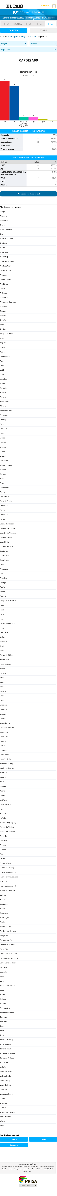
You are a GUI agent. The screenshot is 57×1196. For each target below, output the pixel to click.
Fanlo (2, 610)
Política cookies (7, 1169)
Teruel (43, 1139)
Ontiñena (3, 800)
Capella (3, 519)
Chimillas (3, 578)
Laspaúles (4, 737)
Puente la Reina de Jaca (9, 877)
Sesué (2, 995)
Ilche (2, 687)
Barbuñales (4, 402)
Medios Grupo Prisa (27, 1185)
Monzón (3, 777)
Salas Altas (4, 913)
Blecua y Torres (6, 465)
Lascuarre (4, 732)
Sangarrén (4, 936)
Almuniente (4, 307)
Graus (2, 651)
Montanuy (3, 773)
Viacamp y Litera (6, 1094)
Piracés (3, 850)
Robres (2, 899)
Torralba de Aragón (7, 1040)
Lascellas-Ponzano (7, 728)
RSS (30, 1171)
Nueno (2, 791)
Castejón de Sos (6, 537)
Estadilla (3, 596)
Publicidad (26, 1167)
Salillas (2, 922)
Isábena (3, 691)
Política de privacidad (47, 1167)
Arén (2, 338)
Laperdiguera (5, 723)
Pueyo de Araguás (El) (8, 886)
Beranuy (3, 424)
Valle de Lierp (5, 1081)
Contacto (4, 1167)
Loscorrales (4, 755)
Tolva (2, 1031)
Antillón (3, 329)
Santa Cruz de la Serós (8, 954)
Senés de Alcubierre (7, 985)
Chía (1, 574)
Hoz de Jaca (4, 660)
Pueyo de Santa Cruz (8, 890)
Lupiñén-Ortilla (5, 759)
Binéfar (2, 451)
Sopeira (3, 1004)
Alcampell (3, 275)
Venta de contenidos (15, 1167)
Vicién (2, 1099)
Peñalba (3, 818)
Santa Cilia (4, 949)
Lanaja (2, 718)
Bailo (2, 375)
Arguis (2, 347)
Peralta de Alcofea (7, 827)
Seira (2, 976)
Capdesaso (4, 515)
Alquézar (3, 311)
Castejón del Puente (7, 528)
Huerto (2, 669)
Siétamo (3, 999)
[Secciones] (3, 6)
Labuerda (3, 705)
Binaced (3, 447)
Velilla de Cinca (5, 1085)
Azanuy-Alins (5, 356)
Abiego (2, 212)
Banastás (3, 388)
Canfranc (3, 510)
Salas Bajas (4, 918)
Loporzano (4, 750)
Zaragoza (14, 1145)
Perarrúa (3, 841)
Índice (25, 1171)
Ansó (2, 325)
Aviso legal (34, 1167)
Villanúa (3, 1108)
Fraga (2, 628)
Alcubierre (4, 284)
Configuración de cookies (22, 1169)
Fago (2, 605)
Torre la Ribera (5, 1044)
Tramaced (4, 1062)
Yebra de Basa (5, 1117)
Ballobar (3, 384)
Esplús (2, 587)
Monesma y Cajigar (7, 764)
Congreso (14, 30)
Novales (3, 786)
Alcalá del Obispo (6, 270)
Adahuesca (4, 221)
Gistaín (2, 637)
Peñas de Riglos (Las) (8, 823)
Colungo (3, 583)
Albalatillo (3, 243)
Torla (2, 1035)
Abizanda (3, 216)
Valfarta (3, 1067)
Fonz (1, 619)
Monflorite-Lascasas (7, 768)
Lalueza (3, 714)
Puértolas (3, 881)
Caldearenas (4, 488)
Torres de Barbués (7, 1058)
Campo (2, 492)
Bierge (2, 438)
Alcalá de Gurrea (6, 266)
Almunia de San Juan (8, 302)
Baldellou (3, 379)
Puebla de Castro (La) (8, 868)
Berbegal (3, 429)
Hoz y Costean (5, 664)
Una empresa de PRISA (27, 1179)
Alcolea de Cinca (6, 279)
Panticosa (3, 814)
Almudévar (4, 298)
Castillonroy (4, 560)
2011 (50, 24)
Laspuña (3, 741)
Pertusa (3, 845)
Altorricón (3, 316)
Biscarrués (4, 460)
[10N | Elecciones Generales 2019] (28, 12)
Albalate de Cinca (6, 239)
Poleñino (3, 859)
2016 (28, 24)
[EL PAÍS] (15, 6)
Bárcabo (3, 406)
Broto (2, 483)
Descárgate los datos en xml (28, 194)
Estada (2, 592)
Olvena (2, 795)
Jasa (2, 700)
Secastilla (3, 972)
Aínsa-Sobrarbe (6, 230)
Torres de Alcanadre (7, 1053)
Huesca (3, 673)
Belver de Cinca (6, 411)
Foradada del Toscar (7, 623)
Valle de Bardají (6, 1071)
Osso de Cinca (5, 804)
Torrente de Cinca (6, 1049)
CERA (2, 565)
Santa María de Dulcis (8, 963)
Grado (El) (3, 642)
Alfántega (3, 293)
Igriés (2, 682)
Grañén (2, 646)
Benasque (3, 420)
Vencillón (3, 1090)
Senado (43, 30)
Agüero (2, 225)
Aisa (1, 234)
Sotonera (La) (5, 1008)
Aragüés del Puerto (7, 334)
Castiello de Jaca (6, 546)
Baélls (2, 370)
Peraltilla (3, 836)
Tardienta (3, 1017)
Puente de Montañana (8, 872)
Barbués (3, 397)
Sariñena (3, 967)
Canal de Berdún (6, 501)
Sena (2, 981)
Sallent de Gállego (6, 927)
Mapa (44, 18)
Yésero (2, 1121)
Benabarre (4, 415)
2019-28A (18, 24)
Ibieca (2, 678)
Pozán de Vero (5, 863)
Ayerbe (2, 352)
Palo (1, 809)
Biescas (3, 442)
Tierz (2, 1026)
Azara (2, 361)
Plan (1, 854)
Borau (2, 479)
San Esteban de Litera (8, 931)
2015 (39, 24)
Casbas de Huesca (7, 524)
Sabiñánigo (4, 904)
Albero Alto (4, 252)
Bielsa (2, 433)
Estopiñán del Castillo (8, 601)
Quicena (3, 895)
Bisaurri (3, 456)
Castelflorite (4, 542)
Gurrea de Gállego (6, 655)
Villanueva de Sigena (8, 1112)
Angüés (3, 320)
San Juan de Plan (6, 940)
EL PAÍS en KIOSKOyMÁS (44, 1169)
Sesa (2, 990)
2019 (6, 24)
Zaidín (2, 1126)
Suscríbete (45, 6)
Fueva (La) (4, 632)
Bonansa (3, 474)
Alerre (2, 289)
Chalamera (4, 569)
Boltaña (3, 470)
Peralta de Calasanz (7, 832)
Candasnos (4, 506)
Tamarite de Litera (7, 1013)
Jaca (2, 696)
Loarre (2, 746)
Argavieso (3, 343)
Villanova (3, 1103)
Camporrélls (4, 497)
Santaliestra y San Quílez (9, 958)
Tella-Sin (3, 1022)
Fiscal (2, 614)
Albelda (3, 248)
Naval (2, 782)
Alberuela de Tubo (7, 261)
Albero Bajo (4, 257)
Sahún (2, 909)
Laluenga (3, 709)
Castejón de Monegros (8, 533)
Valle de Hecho (5, 1076)
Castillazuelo (4, 556)
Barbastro (3, 393)
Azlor (2, 365)
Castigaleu (4, 551)
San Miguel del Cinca (8, 945)
